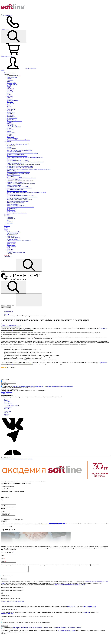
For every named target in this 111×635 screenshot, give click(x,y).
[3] (4, 367)
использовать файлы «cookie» (66, 630)
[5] (6, 367)
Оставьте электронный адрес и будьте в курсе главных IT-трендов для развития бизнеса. (27, 622)
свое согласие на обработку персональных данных (57, 523)
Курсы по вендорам (9, 72)
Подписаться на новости (7, 56)
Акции (6, 229)
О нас (5, 230)
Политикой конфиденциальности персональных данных (27, 386)
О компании (7, 411)
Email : (3, 511)
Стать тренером (16, 327)
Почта (3, 558)
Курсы (5, 400)
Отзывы (6, 415)
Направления (7, 141)
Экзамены (7, 214)
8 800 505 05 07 (71, 606)
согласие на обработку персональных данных (60, 386)
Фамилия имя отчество (7, 552)
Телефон (3, 561)
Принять (3, 633)
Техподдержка (8, 403)
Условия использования (7, 458)
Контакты (6, 414)
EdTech (6, 227)
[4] (5, 367)
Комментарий (50, 565)
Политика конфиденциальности (23, 458)
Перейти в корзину (6, 601)
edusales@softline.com (6, 15)
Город (3, 555)
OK (2, 593)
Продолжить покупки (18, 601)
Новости (6, 255)
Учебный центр (8, 311)
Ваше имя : (4, 505)
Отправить (4, 521)
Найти (2, 307)
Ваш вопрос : (5, 514)
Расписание (7, 226)
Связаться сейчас (5, 327)
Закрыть (8, 307)
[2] (2, 367)
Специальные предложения (11, 405)
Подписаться (4, 384)
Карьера (6, 412)
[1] (1, 367)
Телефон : (4, 508)
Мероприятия (7, 256)
